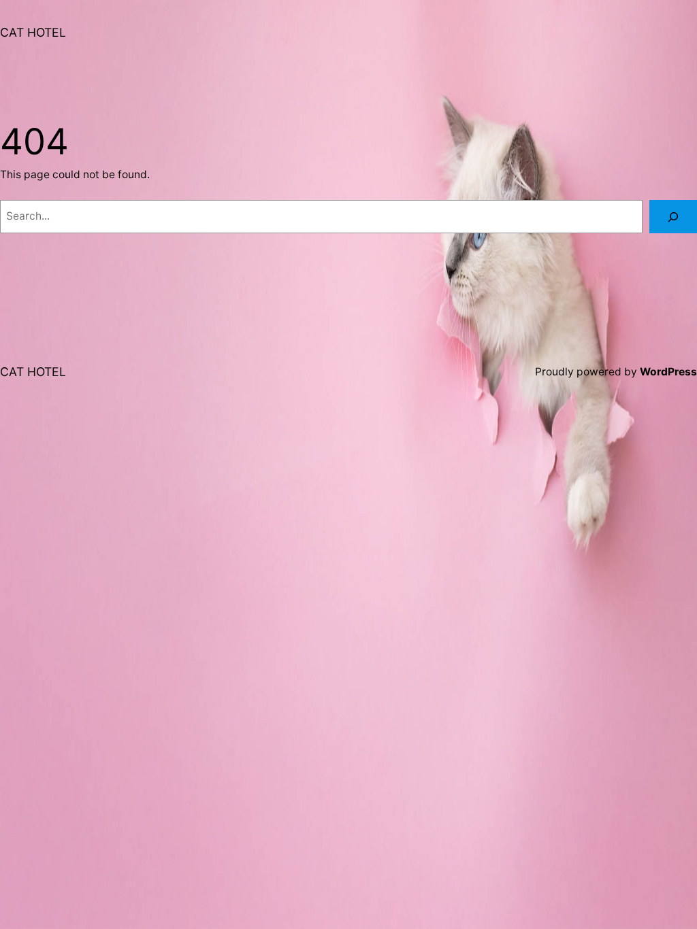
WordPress (668, 371)
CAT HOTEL (33, 32)
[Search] (673, 216)
